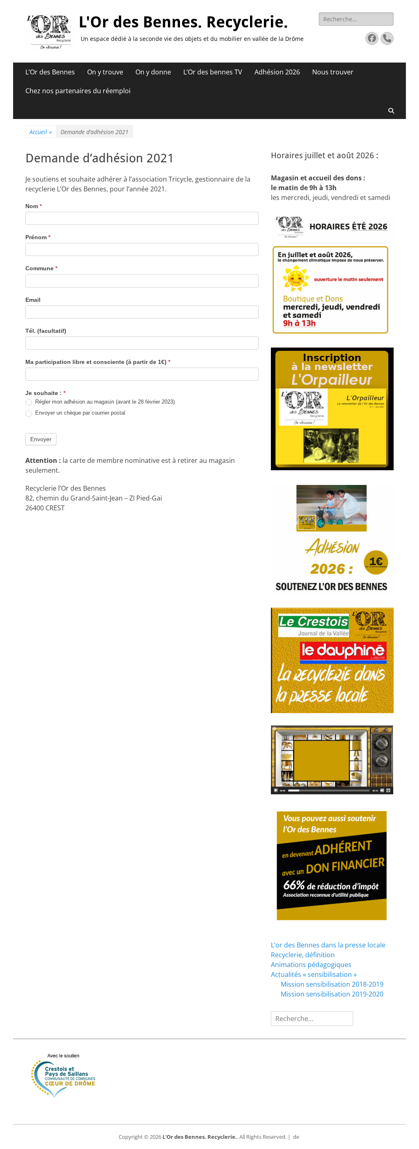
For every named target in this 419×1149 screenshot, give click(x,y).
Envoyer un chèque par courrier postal (79, 413)
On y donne (153, 71)
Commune (41, 268)
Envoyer (41, 439)
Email (33, 299)
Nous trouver (333, 71)
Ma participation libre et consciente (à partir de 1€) (97, 362)
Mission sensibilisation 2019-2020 (332, 994)
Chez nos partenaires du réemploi (78, 90)
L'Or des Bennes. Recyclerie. (183, 22)
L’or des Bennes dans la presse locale (328, 944)
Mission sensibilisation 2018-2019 (332, 984)
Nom (33, 206)
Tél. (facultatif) (45, 331)
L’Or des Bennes (50, 71)
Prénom (37, 237)
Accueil (40, 132)
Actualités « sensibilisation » (314, 974)
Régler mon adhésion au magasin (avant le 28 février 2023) (104, 402)
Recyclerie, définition (303, 954)
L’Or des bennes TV (212, 71)
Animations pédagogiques (311, 964)
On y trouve (105, 71)
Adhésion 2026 (277, 71)
